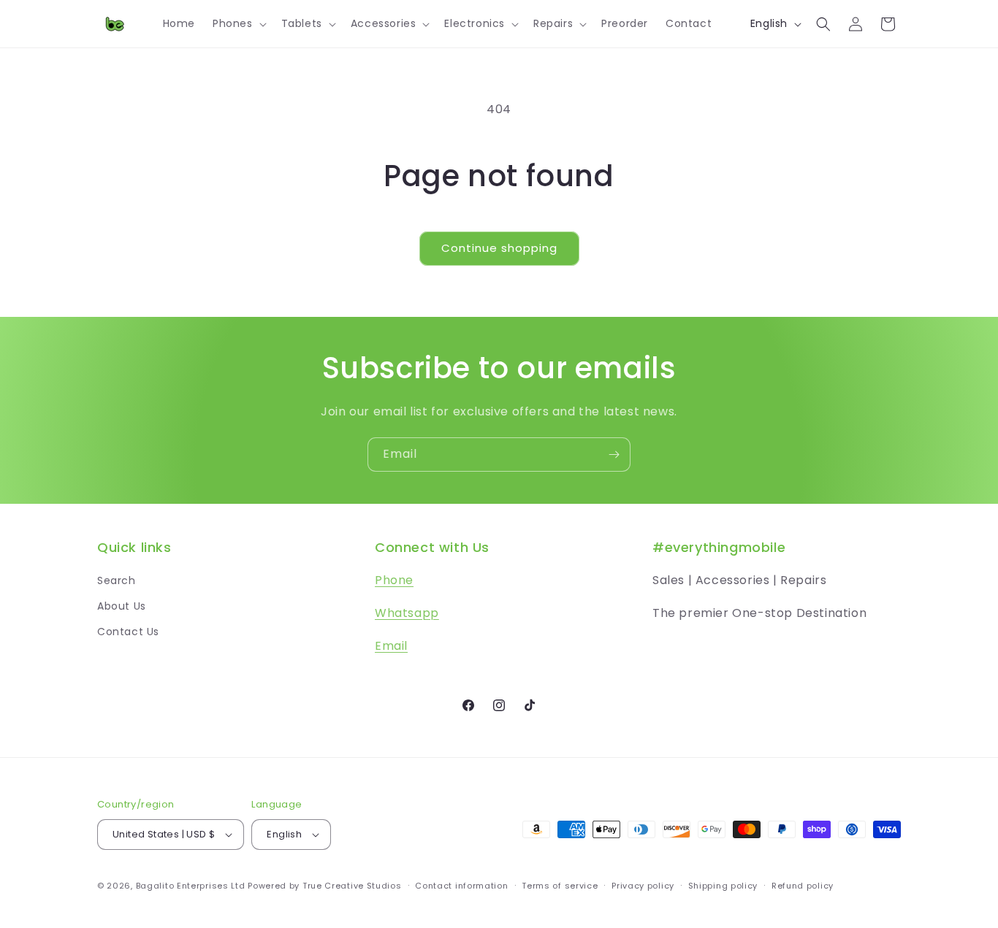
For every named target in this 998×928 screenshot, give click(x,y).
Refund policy (803, 885)
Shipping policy (723, 885)
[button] (238, 23)
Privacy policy (643, 885)
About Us (121, 606)
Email (391, 645)
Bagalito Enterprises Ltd (190, 885)
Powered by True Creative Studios (324, 885)
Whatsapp (407, 613)
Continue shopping (499, 248)
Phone (394, 580)
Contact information (461, 885)
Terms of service (560, 885)
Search (116, 580)
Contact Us (128, 631)
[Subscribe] (614, 454)
